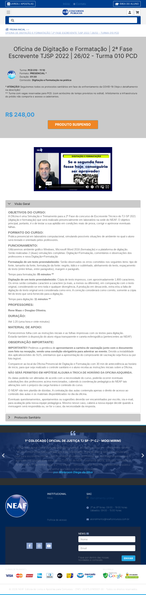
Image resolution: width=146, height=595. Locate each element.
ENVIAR (128, 558)
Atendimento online (102, 498)
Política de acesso (57, 519)
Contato (81, 4)
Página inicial (17, 29)
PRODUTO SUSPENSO (73, 124)
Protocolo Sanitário (27, 417)
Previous (3, 455)
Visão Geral (22, 204)
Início (66, 4)
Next (142, 455)
